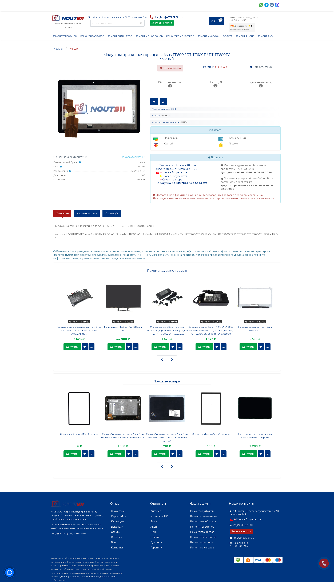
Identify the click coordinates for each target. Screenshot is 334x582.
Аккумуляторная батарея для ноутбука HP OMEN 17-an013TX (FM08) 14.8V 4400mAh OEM (79, 330)
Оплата (97, 4)
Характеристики (87, 213)
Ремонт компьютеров (180, 36)
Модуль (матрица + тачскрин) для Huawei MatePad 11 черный (255, 436)
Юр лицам (117, 521)
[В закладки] (85, 346)
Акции (112, 4)
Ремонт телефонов (65, 36)
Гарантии (180, 4)
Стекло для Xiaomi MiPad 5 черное (79, 434)
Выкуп (154, 521)
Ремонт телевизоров (203, 537)
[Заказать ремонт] (324, 563)
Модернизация (144, 4)
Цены (153, 532)
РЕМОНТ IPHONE (245, 36)
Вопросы (116, 537)
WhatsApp (261, 5)
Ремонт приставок (201, 542)
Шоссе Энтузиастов (248, 519)
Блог (114, 542)
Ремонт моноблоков (149, 36)
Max (277, 5)
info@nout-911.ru (243, 537)
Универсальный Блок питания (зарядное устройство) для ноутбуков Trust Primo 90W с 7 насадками (167, 330)
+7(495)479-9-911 (243, 525)
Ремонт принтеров (202, 547)
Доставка (82, 4)
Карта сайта (118, 516)
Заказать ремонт (162, 23)
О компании (63, 4)
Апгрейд (155, 511)
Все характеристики (132, 157)
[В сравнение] (91, 346)
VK (272, 5)
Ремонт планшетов (120, 36)
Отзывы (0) (111, 213)
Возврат (164, 4)
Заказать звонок (241, 531)
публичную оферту (69, 576)
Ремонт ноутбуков (92, 36)
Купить (73, 346)
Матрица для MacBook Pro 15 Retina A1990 (123, 329)
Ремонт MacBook (208, 36)
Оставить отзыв (262, 66)
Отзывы (196, 4)
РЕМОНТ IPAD (265, 36)
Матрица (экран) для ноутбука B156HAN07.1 (255, 329)
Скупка (125, 4)
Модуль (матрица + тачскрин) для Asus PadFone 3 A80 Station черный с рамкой (123, 436)
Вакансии (117, 526)
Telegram (266, 5)
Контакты (212, 4)
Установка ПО (159, 516)
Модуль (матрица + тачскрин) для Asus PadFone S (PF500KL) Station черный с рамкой (167, 437)
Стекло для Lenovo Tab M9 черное (211, 434)
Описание (62, 213)
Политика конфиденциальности (98, 576)
